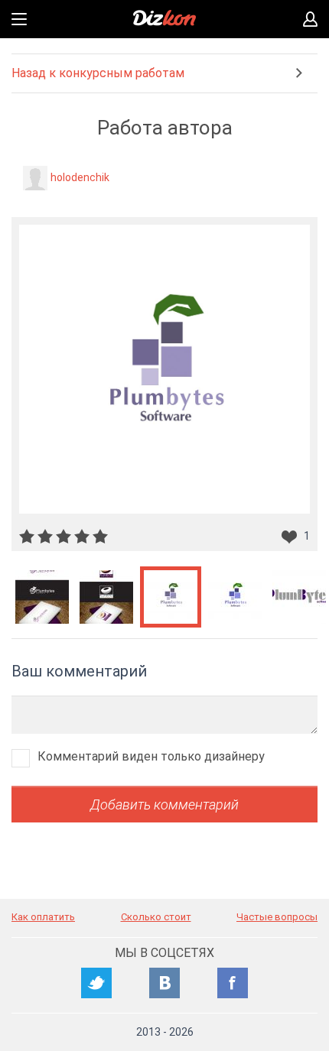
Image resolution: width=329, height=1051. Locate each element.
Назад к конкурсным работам (97, 73)
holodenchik (79, 177)
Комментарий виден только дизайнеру (151, 756)
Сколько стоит (156, 917)
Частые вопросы (277, 917)
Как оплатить (43, 917)
